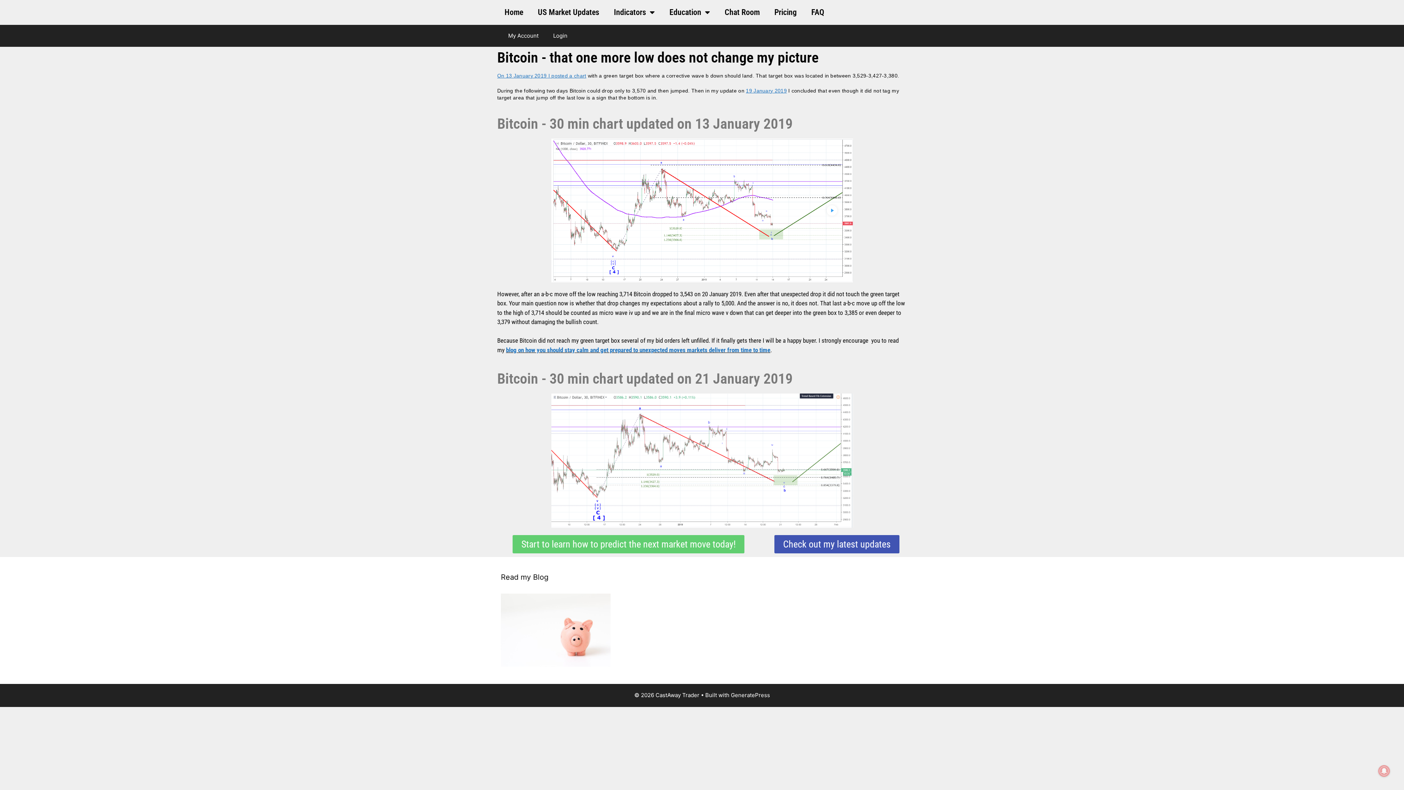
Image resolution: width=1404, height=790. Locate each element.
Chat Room (742, 12)
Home (514, 12)
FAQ (817, 12)
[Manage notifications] (1384, 771)
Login (560, 35)
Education (685, 12)
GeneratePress (750, 695)
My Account (523, 35)
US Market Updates (568, 12)
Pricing (785, 12)
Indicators (630, 12)
